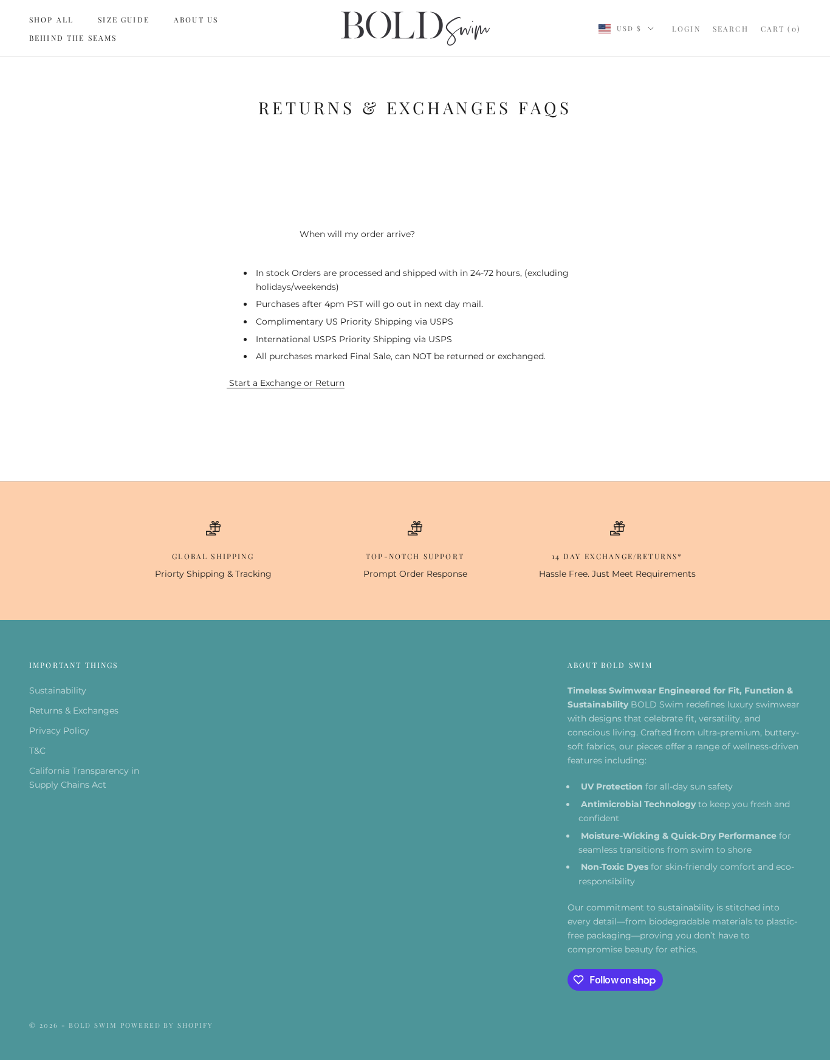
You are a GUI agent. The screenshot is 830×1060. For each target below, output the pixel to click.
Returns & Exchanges (73, 710)
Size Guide (123, 19)
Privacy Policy (59, 730)
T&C (37, 750)
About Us (196, 19)
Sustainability (57, 690)
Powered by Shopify (167, 1025)
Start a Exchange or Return (286, 382)
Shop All (51, 19)
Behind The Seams (73, 38)
